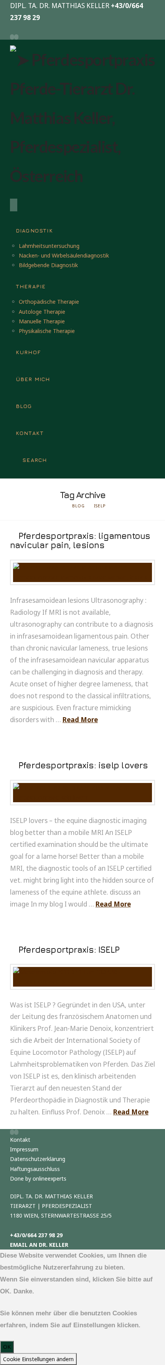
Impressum (24, 1149)
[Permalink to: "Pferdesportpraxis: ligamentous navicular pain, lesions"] (82, 572)
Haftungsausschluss (35, 1169)
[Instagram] (16, 37)
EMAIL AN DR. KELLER (39, 1244)
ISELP (100, 506)
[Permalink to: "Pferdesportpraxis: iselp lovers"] (82, 792)
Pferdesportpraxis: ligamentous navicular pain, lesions (80, 540)
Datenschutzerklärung (37, 1159)
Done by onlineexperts (38, 1178)
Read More (80, 719)
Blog (78, 506)
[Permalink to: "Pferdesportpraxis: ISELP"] (82, 976)
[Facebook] (12, 37)
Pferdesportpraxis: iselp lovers (83, 765)
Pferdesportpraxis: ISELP (68, 949)
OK (7, 1346)
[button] (13, 205)
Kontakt (20, 1139)
